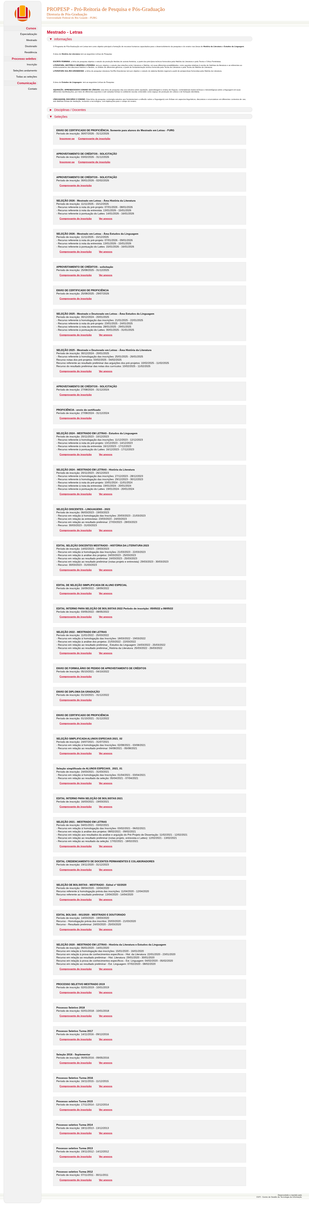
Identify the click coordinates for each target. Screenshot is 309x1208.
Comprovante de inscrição (94, 138)
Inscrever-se (67, 138)
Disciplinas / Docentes (70, 110)
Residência (30, 52)
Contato (32, 88)
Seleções (60, 116)
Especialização (28, 34)
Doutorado (31, 46)
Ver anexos (105, 218)
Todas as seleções (26, 76)
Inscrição (32, 64)
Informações (63, 39)
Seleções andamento (25, 70)
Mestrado (31, 40)
